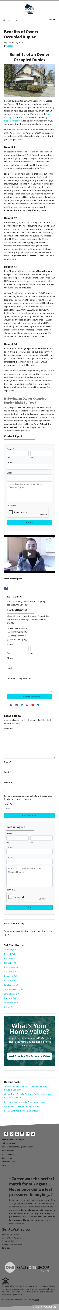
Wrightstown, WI (12, 993)
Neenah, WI (9, 954)
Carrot (36, 1299)
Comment (9, 728)
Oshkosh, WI (10, 949)
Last (31, 458)
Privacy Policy (8, 1161)
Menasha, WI (10, 962)
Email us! (6, 1247)
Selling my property (19, 631)
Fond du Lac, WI (11, 985)
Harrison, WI (10, 998)
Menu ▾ (52, 19)
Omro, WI (8, 1007)
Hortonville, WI (11, 967)
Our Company (8, 1154)
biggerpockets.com (13, 120)
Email (10, 472)
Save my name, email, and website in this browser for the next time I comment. (28, 797)
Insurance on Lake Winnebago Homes (21, 1106)
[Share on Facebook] (6, 588)
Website (8, 782)
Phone (10, 462)
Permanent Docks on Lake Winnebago (22, 1110)
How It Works (8, 1150)
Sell (3, 20)
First (8, 458)
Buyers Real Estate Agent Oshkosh (17, 1147)
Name (10, 449)
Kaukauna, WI (10, 976)
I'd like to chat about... (18, 628)
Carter (10, 45)
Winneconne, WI (11, 1002)
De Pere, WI (9, 980)
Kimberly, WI (10, 958)
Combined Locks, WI (13, 989)
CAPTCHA (11, 505)
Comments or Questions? (19, 678)
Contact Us (7, 1158)
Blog (4, 1165)
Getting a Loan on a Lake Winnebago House (24, 1102)
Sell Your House (9, 1143)
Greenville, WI (10, 971)
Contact (15, 20)
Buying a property (18, 635)
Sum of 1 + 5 (10, 804)
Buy (8, 20)
